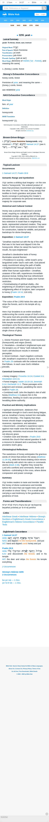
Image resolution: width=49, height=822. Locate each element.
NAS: (4, 541)
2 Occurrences (9, 566)
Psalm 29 (8, 361)
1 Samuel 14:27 (9, 173)
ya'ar (16, 82)
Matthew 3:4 (14, 395)
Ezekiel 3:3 (39, 376)
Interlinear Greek (10, 516)
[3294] (3, 372)
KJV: (4, 554)
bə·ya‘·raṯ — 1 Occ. (11, 580)
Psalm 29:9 (23, 173)
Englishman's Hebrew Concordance (18, 522)
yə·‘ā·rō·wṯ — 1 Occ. (11, 583)
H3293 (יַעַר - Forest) (32, 61)
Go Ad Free (4, 817)
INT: (4, 543)
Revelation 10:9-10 (10, 379)
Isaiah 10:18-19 (25, 382)
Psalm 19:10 (17, 292)
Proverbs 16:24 (25, 376)
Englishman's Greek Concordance (27, 519)
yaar (11, 104)
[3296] (46, 372)
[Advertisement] (24, 632)
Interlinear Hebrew (27, 516)
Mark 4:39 (14, 465)
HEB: (4, 538)
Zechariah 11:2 (14, 384)
